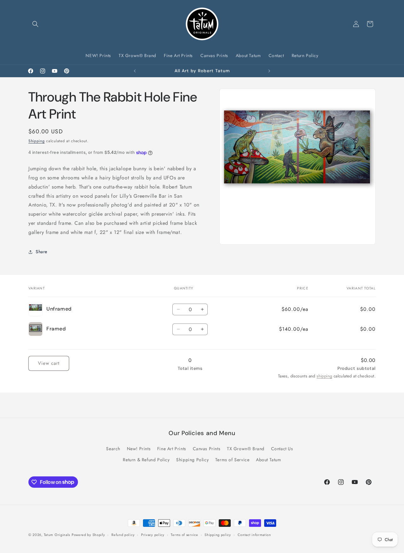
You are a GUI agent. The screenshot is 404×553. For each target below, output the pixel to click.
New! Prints (139, 448)
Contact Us (282, 448)
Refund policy (122, 534)
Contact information (254, 534)
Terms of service (184, 534)
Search (113, 448)
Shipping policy (218, 534)
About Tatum (268, 460)
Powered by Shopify (88, 534)
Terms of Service (232, 460)
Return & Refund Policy (146, 460)
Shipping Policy (192, 460)
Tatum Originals (57, 534)
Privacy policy (152, 534)
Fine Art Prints (171, 448)
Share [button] (41, 251)
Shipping (36, 141)
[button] (35, 24)
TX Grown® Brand (245, 448)
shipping (324, 376)
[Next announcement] (269, 71)
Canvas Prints (207, 448)
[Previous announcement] (135, 71)
